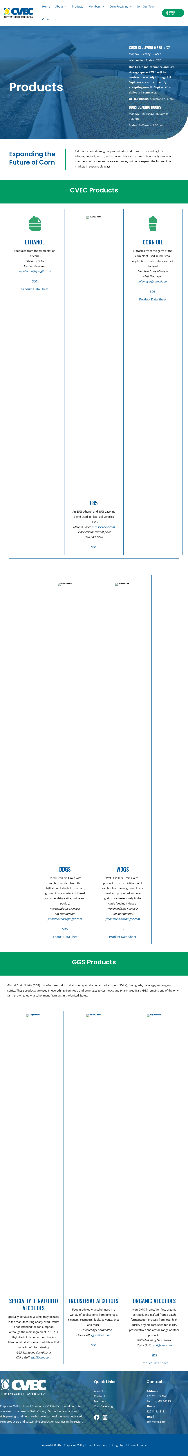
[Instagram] (105, 1417)
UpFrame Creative (136, 1445)
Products (77, 6)
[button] (173, 13)
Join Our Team (146, 6)
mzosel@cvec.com (103, 527)
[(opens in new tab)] (33, 1152)
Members (95, 6)
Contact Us (49, 19)
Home (46, 6)
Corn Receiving (119, 6)
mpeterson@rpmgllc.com (35, 271)
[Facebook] (97, 1417)
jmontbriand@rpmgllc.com (65, 919)
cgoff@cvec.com (41, 1357)
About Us (100, 1391)
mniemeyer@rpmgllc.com (152, 281)
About (59, 6)
